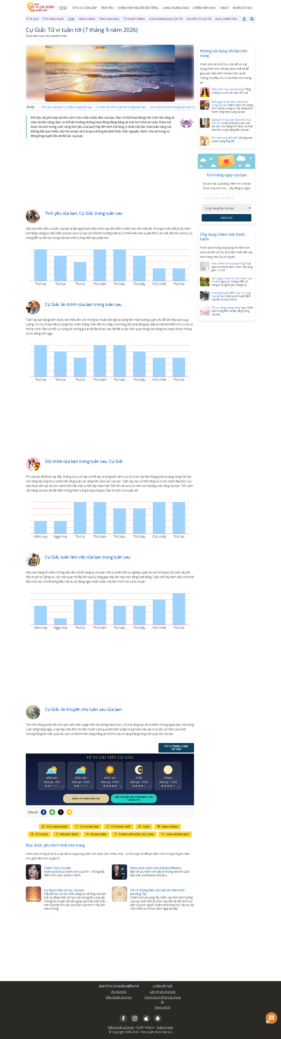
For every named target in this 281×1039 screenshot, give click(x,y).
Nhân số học (243, 8)
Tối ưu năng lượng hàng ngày (232, 311)
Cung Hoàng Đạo (175, 8)
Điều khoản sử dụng (118, 997)
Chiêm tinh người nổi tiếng (137, 8)
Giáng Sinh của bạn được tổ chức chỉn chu (232, 124)
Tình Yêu (107, 8)
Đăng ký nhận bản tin (86, 798)
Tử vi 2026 (32, 19)
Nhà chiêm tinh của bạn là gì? (231, 266)
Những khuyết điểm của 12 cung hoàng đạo (231, 296)
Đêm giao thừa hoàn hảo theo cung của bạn (232, 107)
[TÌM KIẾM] (252, 19)
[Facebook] (43, 812)
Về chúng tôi (118, 992)
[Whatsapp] (52, 812)
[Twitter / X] (60, 812)
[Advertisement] (110, 170)
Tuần (71, 19)
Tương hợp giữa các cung (136, 834)
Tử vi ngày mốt (120, 826)
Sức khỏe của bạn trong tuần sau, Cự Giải (175, 107)
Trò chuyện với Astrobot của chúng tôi (134, 798)
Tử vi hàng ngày (53, 19)
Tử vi (62, 8)
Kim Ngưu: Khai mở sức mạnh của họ (231, 281)
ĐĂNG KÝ (226, 218)
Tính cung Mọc (109, 19)
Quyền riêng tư (145, 1027)
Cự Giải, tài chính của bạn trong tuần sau (121, 107)
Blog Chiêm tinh (226, 19)
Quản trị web (165, 1027)
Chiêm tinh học (204, 8)
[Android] (157, 1018)
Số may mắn (98, 834)
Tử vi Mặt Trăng (134, 19)
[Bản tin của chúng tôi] (244, 19)
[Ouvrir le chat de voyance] (271, 1018)
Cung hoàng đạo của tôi (166, 19)
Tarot (224, 8)
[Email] (69, 812)
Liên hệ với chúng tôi (162, 992)
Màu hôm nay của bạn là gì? (231, 90)
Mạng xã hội (162, 1007)
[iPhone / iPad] (146, 1018)
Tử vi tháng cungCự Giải (176, 748)
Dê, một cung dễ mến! (232, 139)
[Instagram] (134, 1018)
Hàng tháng (87, 19)
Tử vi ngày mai (89, 826)
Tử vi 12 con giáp (84, 8)
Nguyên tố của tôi (199, 19)
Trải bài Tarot (69, 834)
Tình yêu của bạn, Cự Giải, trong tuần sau (66, 107)
